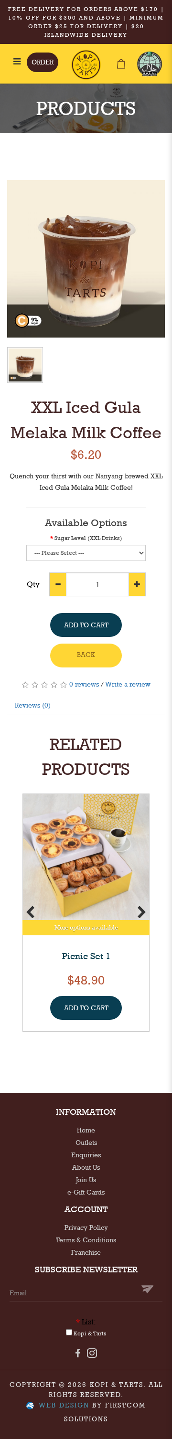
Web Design (64, 1405)
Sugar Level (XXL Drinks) (88, 538)
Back (86, 654)
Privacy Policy (86, 1227)
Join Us (86, 1180)
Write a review (127, 684)
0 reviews (84, 684)
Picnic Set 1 (86, 956)
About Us (86, 1167)
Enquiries (86, 1155)
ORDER (43, 62)
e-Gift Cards (86, 1192)
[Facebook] (77, 1352)
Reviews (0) (33, 705)
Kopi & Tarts (89, 1333)
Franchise (86, 1252)
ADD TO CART (86, 1008)
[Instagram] (92, 1352)
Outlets (86, 1142)
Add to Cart (86, 625)
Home (86, 1130)
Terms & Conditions (86, 1240)
